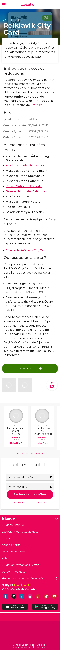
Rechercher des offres (30, 494)
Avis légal (40, 645)
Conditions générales (23, 645)
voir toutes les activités (30, 453)
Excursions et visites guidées (20, 531)
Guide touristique (13, 525)
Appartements (11, 544)
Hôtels (6, 538)
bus (11, 105)
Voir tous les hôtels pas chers (30, 502)
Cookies (45, 647)
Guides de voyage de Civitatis (20, 565)
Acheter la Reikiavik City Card (26, 250)
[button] (4, 4)
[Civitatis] (30, 632)
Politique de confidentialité (25, 647)
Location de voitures (15, 551)
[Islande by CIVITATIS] (28, 4)
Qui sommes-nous (13, 571)
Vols (4, 558)
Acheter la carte (28, 368)
